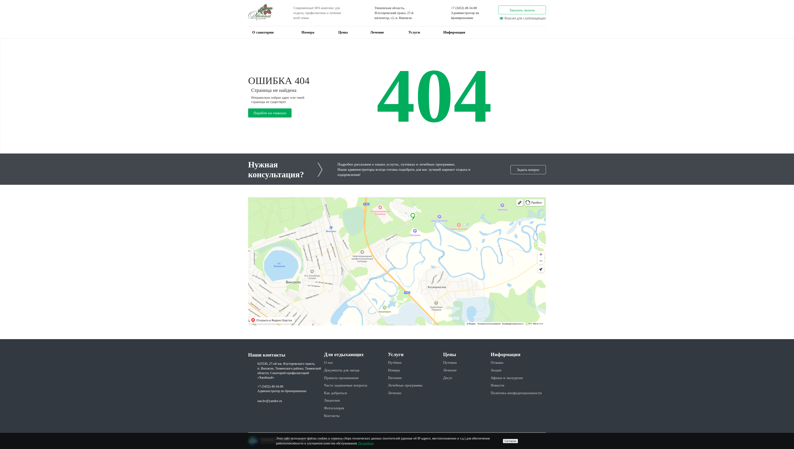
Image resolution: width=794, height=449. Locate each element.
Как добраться (335, 393)
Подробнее (366, 443)
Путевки (450, 362)
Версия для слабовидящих (525, 18)
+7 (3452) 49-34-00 (464, 8)
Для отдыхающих (344, 354)
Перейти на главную (270, 113)
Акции (496, 370)
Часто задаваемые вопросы (345, 385)
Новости (497, 385)
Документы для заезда (341, 370)
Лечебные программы (405, 385)
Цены (343, 32)
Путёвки (395, 362)
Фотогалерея (334, 408)
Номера (307, 32)
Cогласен (510, 441)
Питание (395, 378)
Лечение (377, 32)
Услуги (414, 32)
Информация (454, 32)
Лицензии (332, 400)
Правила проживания (341, 378)
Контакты (332, 416)
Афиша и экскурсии (507, 378)
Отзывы (497, 362)
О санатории (263, 32)
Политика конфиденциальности (516, 393)
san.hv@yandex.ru (269, 401)
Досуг (447, 378)
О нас (328, 362)
